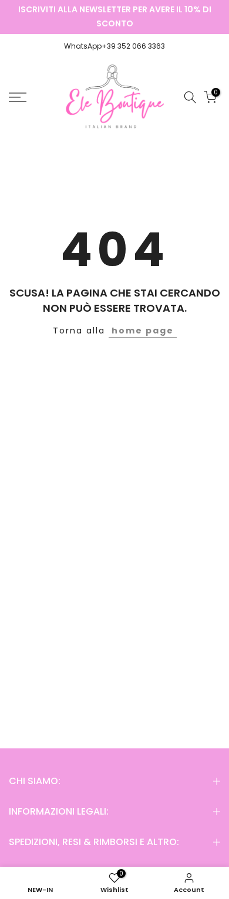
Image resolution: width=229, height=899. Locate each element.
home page (143, 330)
